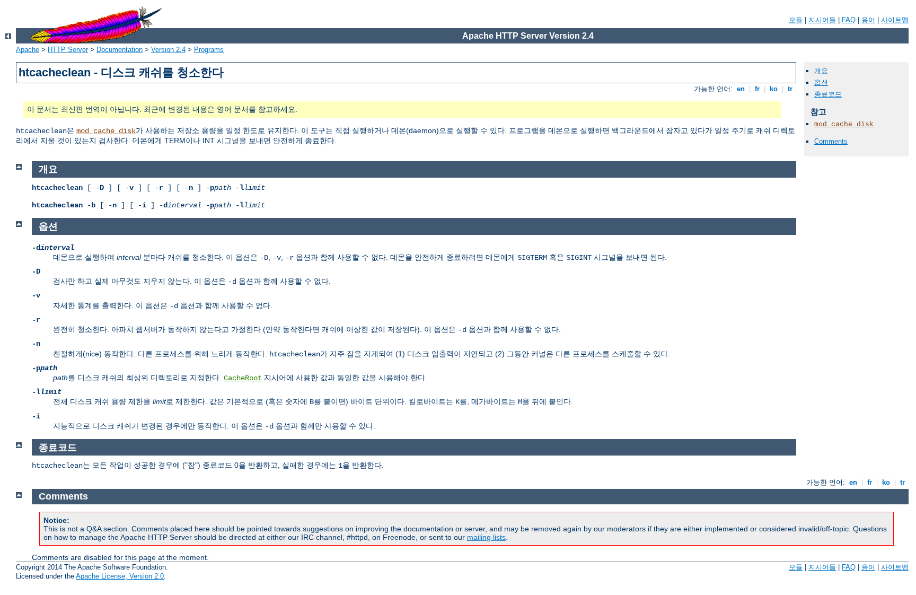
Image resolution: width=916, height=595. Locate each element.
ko (774, 89)
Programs (209, 50)
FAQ (849, 20)
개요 (821, 71)
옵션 (821, 82)
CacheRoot (243, 378)
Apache (27, 50)
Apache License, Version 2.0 (120, 576)
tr (790, 89)
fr (757, 89)
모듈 (796, 20)
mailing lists (486, 537)
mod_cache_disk (106, 131)
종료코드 (828, 94)
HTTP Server (68, 50)
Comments (831, 141)
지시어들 (822, 20)
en (741, 89)
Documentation (119, 50)
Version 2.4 (168, 50)
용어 (868, 20)
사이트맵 (895, 20)
